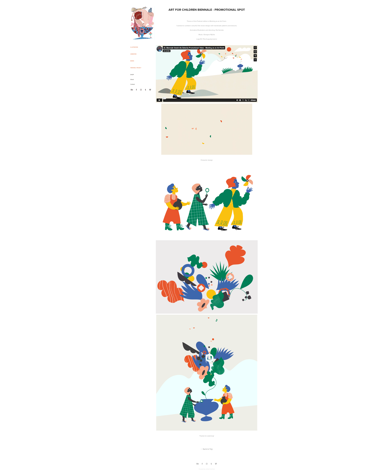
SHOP (132, 74)
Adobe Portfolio (210, 469)
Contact (132, 84)
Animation (133, 54)
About (132, 79)
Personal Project (135, 68)
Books (132, 61)
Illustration (134, 47)
